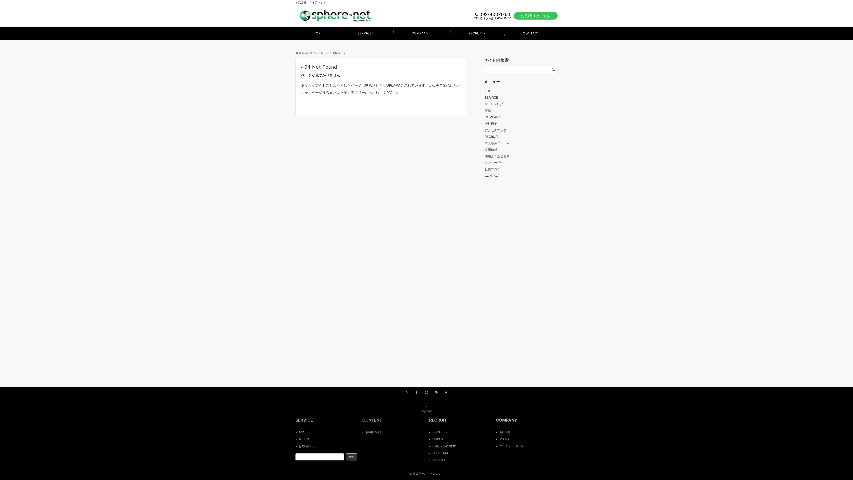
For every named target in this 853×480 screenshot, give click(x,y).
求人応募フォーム (497, 143)
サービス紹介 (494, 104)
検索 (351, 456)
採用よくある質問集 (444, 446)
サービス (304, 439)
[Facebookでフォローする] (416, 392)
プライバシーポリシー (512, 446)
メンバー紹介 (494, 162)
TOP (301, 432)
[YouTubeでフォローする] (446, 392)
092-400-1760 (494, 14)
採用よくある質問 (497, 156)
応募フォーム (440, 432)
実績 (488, 110)
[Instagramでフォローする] (426, 392)
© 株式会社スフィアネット (426, 473)
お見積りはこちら (535, 16)
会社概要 (491, 123)
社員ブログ (492, 169)
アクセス (504, 439)
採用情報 (491, 150)
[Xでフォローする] (407, 392)
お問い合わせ (307, 446)
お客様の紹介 (374, 432)
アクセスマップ (495, 130)
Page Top (426, 411)
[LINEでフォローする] (436, 392)
